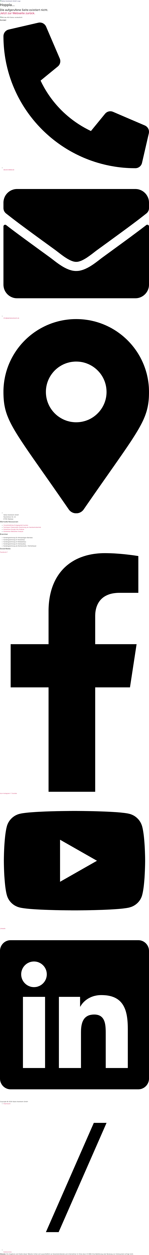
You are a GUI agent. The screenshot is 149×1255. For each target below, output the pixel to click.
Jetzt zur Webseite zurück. (17, 13)
